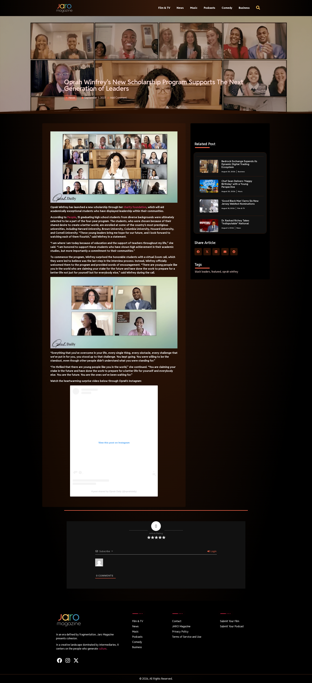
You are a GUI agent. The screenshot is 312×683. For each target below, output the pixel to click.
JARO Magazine (181, 626)
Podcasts (209, 8)
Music (193, 8)
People (71, 217)
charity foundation (135, 207)
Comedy (227, 8)
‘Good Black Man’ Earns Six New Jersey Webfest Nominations (240, 202)
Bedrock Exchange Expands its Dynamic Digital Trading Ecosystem (239, 164)
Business (244, 8)
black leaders (202, 271)
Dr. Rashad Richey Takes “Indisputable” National (235, 222)
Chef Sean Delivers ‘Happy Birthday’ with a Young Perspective (236, 183)
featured (216, 271)
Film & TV (164, 8)
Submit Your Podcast (232, 626)
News (180, 8)
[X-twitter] (76, 660)
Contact (176, 621)
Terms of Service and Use (186, 636)
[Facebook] (59, 660)
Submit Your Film (229, 621)
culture (102, 648)
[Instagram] (68, 660)
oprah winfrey (230, 271)
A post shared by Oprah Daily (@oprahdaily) (114, 491)
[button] (198, 251)
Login (213, 551)
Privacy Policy (180, 631)
